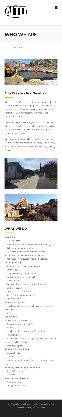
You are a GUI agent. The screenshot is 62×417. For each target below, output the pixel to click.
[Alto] (16, 11)
